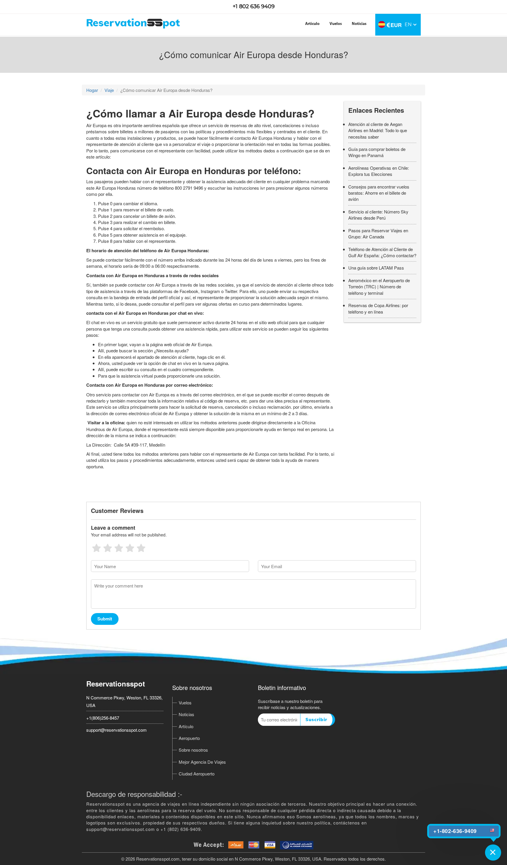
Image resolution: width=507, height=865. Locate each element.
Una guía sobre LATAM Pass (376, 268)
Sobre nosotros (193, 750)
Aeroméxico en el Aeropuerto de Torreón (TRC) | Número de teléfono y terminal (379, 286)
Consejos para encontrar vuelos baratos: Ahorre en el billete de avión (378, 193)
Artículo (186, 726)
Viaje (109, 90)
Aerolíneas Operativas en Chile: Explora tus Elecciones (378, 171)
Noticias (359, 24)
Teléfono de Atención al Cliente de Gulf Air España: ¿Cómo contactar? (382, 252)
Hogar (92, 90)
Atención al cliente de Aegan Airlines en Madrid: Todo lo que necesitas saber (377, 130)
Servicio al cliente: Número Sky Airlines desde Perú (378, 214)
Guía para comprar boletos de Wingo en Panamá (376, 152)
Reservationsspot (115, 684)
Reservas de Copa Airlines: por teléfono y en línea (378, 308)
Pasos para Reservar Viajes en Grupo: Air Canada (378, 233)
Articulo (312, 24)
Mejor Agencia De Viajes (202, 762)
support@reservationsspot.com (116, 730)
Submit (104, 618)
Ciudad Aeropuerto (196, 773)
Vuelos (335, 24)
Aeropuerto (189, 738)
